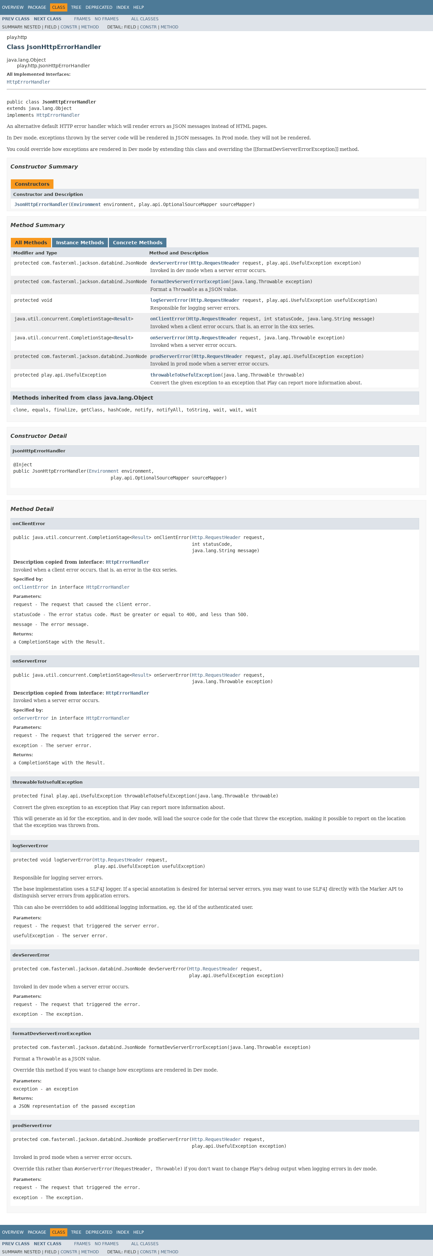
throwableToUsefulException (185, 375)
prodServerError (170, 356)
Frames (82, 19)
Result (122, 318)
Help (138, 7)
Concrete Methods (137, 242)
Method (90, 27)
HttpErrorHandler (28, 82)
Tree (76, 7)
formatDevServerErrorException (189, 281)
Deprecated (99, 7)
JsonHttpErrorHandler (41, 204)
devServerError (169, 263)
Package (37, 7)
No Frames (107, 19)
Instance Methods (80, 242)
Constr (69, 27)
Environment (86, 204)
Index (122, 7)
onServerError (167, 337)
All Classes (145, 19)
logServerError (169, 300)
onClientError (167, 318)
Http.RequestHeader (215, 263)
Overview (13, 7)
